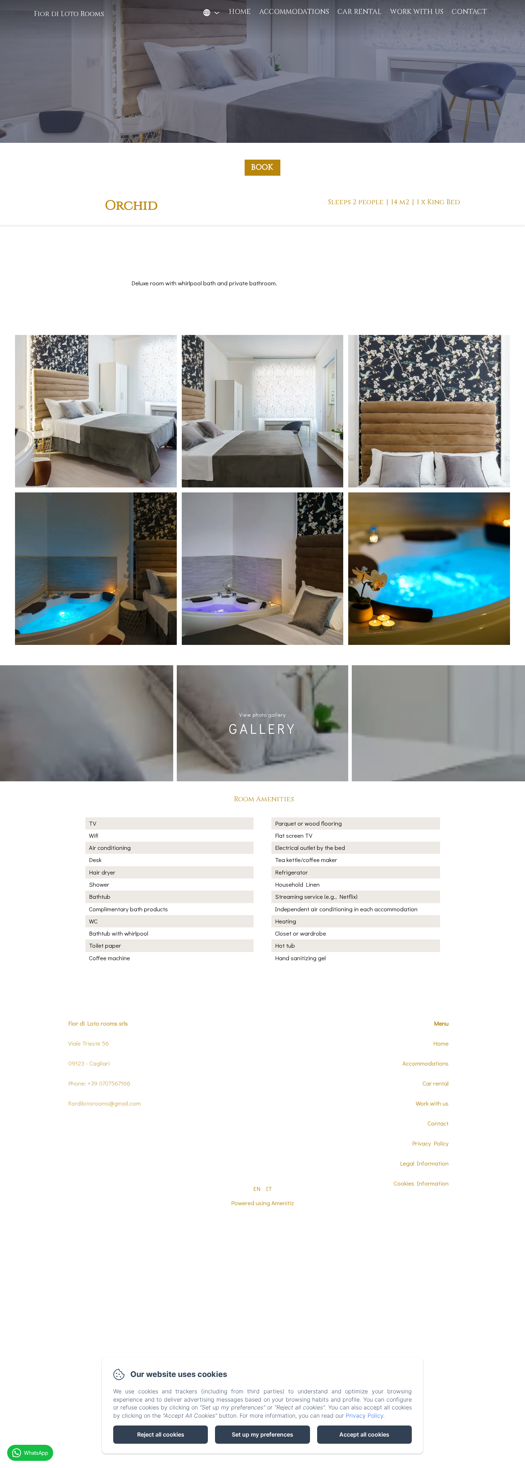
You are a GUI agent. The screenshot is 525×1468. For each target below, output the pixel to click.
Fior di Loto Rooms (69, 14)
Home (240, 11)
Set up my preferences (262, 1434)
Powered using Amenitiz (262, 1203)
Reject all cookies (160, 1434)
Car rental (359, 11)
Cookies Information (421, 1183)
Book (262, 167)
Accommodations (294, 11)
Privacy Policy (430, 1143)
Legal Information (424, 1163)
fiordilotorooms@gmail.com (104, 1103)
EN (256, 1188)
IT (269, 1188)
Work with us (416, 11)
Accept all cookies (364, 1434)
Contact (469, 11)
